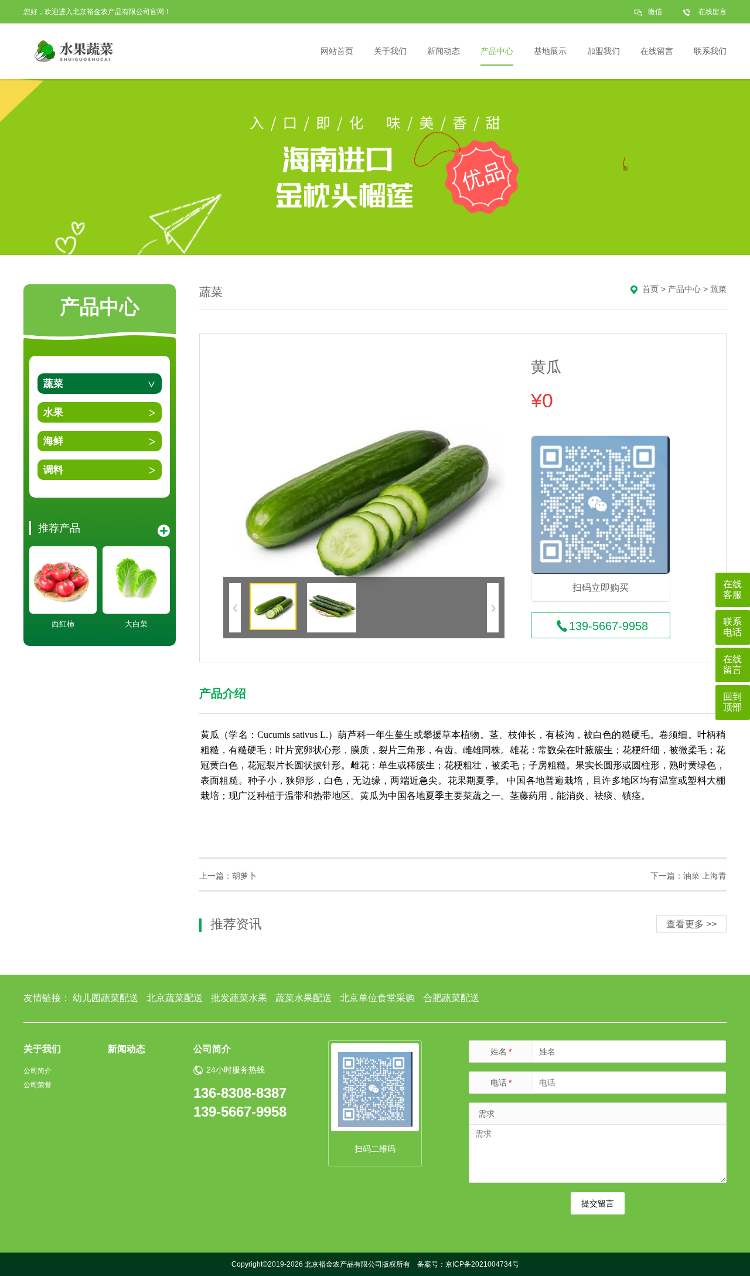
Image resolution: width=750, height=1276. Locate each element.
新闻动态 (126, 1049)
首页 (650, 289)
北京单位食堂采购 (377, 998)
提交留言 (597, 1203)
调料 (53, 469)
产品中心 (684, 289)
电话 (501, 1082)
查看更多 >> (691, 924)
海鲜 (53, 441)
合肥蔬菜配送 (451, 998)
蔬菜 (53, 383)
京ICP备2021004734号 (482, 1264)
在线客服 (732, 589)
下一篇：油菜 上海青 (688, 875)
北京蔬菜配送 (174, 998)
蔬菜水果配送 (303, 998)
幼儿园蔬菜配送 (105, 998)
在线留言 (712, 12)
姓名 (501, 1051)
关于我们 (42, 1049)
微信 (655, 12)
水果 (53, 412)
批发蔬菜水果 (239, 998)
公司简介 (37, 1071)
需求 (486, 1113)
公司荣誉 (37, 1085)
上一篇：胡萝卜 (228, 875)
